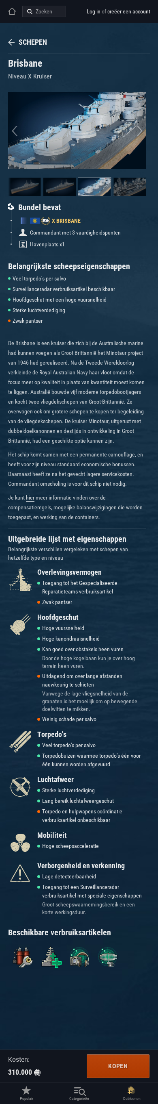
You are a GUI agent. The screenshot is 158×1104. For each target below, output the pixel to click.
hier (30, 497)
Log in (93, 11)
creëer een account (128, 11)
